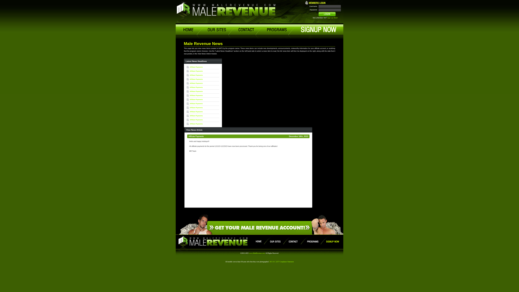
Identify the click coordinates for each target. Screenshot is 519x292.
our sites (217, 30)
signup (319, 30)
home (189, 30)
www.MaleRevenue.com (257, 253)
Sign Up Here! (332, 18)
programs (277, 30)
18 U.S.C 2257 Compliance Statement (281, 262)
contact (246, 30)
